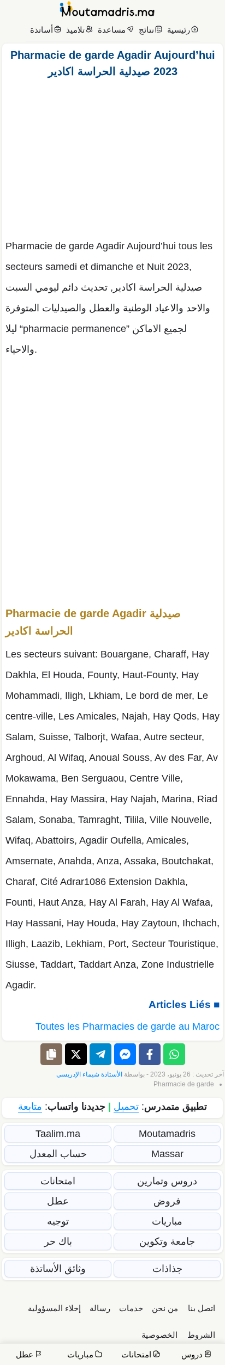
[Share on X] (76, 1054)
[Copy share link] (51, 1054)
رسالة (100, 1308)
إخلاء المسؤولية (54, 1308)
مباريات (167, 1221)
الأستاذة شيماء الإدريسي (89, 1074)
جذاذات (167, 1268)
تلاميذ (75, 29)
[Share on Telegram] (100, 1054)
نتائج (146, 29)
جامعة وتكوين (167, 1241)
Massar (167, 1153)
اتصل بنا (201, 1308)
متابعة (30, 1106)
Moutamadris (167, 1133)
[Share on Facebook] (150, 1054)
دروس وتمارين (167, 1181)
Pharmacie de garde (183, 1084)
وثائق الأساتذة (58, 1268)
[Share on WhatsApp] (174, 1054)
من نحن (165, 1308)
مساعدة (112, 29)
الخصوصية (159, 1334)
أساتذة (41, 29)
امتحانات (57, 1181)
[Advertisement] (112, 156)
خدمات (131, 1308)
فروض (167, 1201)
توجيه (58, 1221)
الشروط (201, 1334)
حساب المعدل (58, 1153)
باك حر (58, 1241)
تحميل (126, 1106)
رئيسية (178, 29)
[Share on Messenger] (125, 1054)
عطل (58, 1201)
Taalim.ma (57, 1133)
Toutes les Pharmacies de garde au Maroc (127, 1026)
